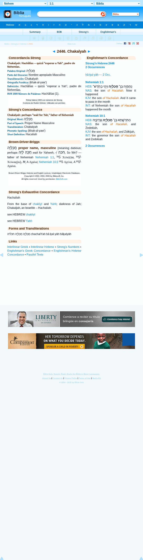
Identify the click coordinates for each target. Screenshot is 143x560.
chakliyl (37, 204)
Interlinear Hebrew (42, 246)
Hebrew (23, 44)
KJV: (88, 98)
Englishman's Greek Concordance (29, 250)
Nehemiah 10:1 (95, 115)
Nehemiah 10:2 (48, 162)
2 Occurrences (95, 145)
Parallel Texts (35, 254)
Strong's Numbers (68, 246)
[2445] (4, 262)
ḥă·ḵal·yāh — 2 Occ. (98, 74)
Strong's (14, 44)
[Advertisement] (71, 283)
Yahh (53, 204)
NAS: (88, 90)
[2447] (138, 262)
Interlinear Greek (17, 246)
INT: (87, 105)
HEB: (88, 86)
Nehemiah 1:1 (44, 157)
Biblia (6, 44)
